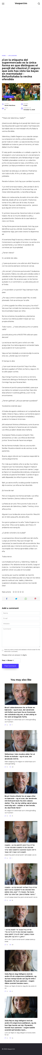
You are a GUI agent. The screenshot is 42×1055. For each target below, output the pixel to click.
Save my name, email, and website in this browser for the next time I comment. (22, 650)
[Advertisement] (21, 31)
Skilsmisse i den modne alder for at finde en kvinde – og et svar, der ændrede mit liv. (20, 756)
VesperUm (21, 3)
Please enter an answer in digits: (14, 655)
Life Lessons (9, 96)
